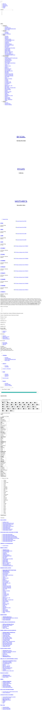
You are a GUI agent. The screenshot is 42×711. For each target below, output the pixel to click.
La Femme (4, 592)
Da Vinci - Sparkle (6, 580)
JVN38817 (2, 248)
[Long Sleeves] (3, 469)
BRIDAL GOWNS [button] (3, 547)
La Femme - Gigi (6, 593)
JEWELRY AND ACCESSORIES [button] (6, 694)
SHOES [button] (1, 679)
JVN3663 (2, 254)
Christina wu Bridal (6, 554)
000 (4, 402)
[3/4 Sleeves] (3, 468)
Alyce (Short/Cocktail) (6, 634)
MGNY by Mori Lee (6, 666)
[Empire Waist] (3, 463)
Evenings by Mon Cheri (7, 586)
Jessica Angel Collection (7, 587)
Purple (5, 492)
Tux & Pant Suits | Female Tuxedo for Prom (10, 691)
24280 (1, 235)
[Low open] (3, 435)
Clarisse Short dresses (6, 636)
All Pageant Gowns (6, 675)
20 (16, 404)
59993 (1, 229)
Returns (4, 332)
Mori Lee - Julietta (6, 563)
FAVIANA (5, 584)
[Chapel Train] (2, 454)
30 (38, 404)
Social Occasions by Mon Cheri (8, 670)
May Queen (5, 598)
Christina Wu (5, 553)
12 (36, 402)
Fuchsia (5, 498)
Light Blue (5, 487)
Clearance (4, 669)
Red (4, 502)
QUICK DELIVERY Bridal (7, 534)
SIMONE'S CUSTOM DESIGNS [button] (6, 543)
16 (8, 404)
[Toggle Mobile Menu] (0, 351)
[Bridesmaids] (4, 419)
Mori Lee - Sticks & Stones (7, 642)
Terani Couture (5, 609)
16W (14, 406)
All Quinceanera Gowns (7, 650)
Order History (5, 343)
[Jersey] (2, 450)
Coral (5, 504)
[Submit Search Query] (12, 387)
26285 (1, 241)
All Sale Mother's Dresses (7, 530)
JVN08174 (2, 291)
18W (19, 406)
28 (34, 404)
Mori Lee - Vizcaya (6, 655)
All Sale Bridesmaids (6, 528)
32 (4, 406)
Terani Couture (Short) (6, 645)
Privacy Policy (5, 337)
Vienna (4, 612)
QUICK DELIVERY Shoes (7, 541)
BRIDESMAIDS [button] (3, 614)
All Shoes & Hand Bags (7, 681)
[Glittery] (1, 437)
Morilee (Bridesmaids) (6, 619)
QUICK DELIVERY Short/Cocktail (9, 540)
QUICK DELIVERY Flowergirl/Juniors (10, 536)
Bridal (21, 137)
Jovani (4, 589)
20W (24, 406)
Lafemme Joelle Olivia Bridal (8, 558)
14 (4, 404)
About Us (4, 335)
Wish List (4, 3)
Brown (5, 508)
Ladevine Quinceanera (6, 709)
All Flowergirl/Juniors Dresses (8, 624)
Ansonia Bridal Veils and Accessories (9, 696)
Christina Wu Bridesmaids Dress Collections (10, 617)
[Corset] (3, 430)
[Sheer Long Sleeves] (3, 470)
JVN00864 (2, 260)
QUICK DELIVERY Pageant (8, 539)
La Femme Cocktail (6, 640)
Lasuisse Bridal (5, 559)
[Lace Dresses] (3, 426)
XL (7, 410)
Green (5, 483)
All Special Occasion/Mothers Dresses (9, 660)
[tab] (22, 355)
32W (20, 408)
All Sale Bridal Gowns (6, 527)
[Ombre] (1, 440)
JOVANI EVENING (6, 590)
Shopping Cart (5, 5)
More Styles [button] (2, 705)
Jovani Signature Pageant (7, 676)
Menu (2, 23)
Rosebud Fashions (6, 626)
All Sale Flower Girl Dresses (8, 529)
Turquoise (5, 486)
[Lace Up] (3, 434)
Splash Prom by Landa (6, 607)
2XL (12, 410)
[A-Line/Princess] (3, 462)
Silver (5, 512)
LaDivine (4, 591)
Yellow (5, 480)
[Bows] (2, 444)
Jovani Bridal (5, 556)
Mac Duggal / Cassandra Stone (8, 599)
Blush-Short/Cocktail (6, 633)
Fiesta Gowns (5, 654)
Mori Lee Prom (5, 600)
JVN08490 (2, 279)
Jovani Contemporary (6, 692)
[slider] (37, 392)
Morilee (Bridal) (5, 561)
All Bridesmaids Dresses (7, 616)
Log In (4, 7)
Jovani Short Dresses (6, 639)
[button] (5, 25)
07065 (1, 223)
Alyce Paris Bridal (6, 551)
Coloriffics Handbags (6, 682)
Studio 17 (4, 608)
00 (8, 402)
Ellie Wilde (4, 583)
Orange (5, 503)
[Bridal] (4, 418)
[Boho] (3, 424)
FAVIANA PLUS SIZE (7, 585)
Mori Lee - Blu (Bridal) (7, 562)
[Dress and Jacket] (3, 425)
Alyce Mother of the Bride (7, 662)
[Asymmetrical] (2, 453)
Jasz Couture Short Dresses (7, 638)
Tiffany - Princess (6, 628)
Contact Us (5, 331)
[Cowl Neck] (3, 457)
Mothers (21, 201)
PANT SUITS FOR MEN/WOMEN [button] (7, 689)
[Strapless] (3, 474)
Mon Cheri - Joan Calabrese (7, 625)
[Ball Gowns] (3, 423)
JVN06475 (2, 273)
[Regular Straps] (3, 473)
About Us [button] (4, 363)
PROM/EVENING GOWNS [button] (5, 567)
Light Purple (6, 494)
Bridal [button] (4, 371)
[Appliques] (2, 442)
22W (30, 406)
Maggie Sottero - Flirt (6, 597)
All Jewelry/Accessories (7, 697)
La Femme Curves (6, 594)
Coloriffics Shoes (6, 684)
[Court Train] (2, 455)
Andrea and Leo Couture (7, 661)
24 (25, 404)
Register (4, 6)
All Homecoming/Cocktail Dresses (9, 632)
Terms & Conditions (6, 338)
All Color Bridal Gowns (7, 564)
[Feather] (2, 449)
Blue (4, 490)
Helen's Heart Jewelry (7, 699)
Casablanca (5, 552)
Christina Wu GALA (6, 646)
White (5, 513)
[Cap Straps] (3, 472)
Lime (5, 484)
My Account (5, 4)
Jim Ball (4, 700)
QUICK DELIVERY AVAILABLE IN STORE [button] (9, 532)
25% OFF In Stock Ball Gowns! (8, 523)
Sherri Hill (4, 606)
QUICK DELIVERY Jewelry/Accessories (10, 537)
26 (29, 404)
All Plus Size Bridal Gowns (7, 550)
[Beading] (2, 443)
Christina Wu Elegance (7, 668)
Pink (4, 496)
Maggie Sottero (5, 560)
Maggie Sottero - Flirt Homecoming (9, 641)
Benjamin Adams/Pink (6, 685)
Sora (3, 702)
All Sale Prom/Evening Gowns (8, 524)
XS (30, 408)
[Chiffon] (2, 448)
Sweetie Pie (5, 627)
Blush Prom (5, 579)
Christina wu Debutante (7, 652)
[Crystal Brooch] (2, 445)
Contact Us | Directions (7, 368)
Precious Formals (6, 601)
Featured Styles (5, 219)
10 (31, 402)
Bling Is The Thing (6, 698)
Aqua (5, 485)
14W (9, 406)
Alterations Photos (6, 707)
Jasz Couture (5, 588)
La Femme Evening (6, 663)
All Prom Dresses (6, 571)
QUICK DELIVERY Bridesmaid (8, 535)
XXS (25, 408)
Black (5, 509)
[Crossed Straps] (3, 433)
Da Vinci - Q (5, 653)
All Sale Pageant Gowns (7, 525)
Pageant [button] (4, 381)
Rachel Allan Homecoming (7, 643)
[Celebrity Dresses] (3, 429)
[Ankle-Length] (2, 452)
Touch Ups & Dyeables (7, 686)
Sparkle (4, 605)
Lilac (5, 493)
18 (12, 404)
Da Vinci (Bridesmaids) (7, 618)
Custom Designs (5, 545)
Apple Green (6, 482)
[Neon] (1, 439)
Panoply (4, 602)
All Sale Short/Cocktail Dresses (8, 526)
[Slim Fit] (3, 465)
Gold (5, 507)
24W (35, 406)
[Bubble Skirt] (3, 428)
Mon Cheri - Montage (6, 665)
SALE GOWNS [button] (3, 519)
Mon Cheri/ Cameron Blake (7, 667)
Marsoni (4, 664)
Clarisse (4, 578)
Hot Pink (5, 497)
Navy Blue (6, 491)
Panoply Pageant (5, 677)
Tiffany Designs (5, 610)
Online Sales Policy (6, 336)
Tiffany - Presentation (6, 611)
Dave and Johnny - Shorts (7, 637)
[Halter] (3, 458)
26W (5, 408)
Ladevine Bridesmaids (6, 708)
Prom (21, 169)
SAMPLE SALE (6, 522)
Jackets (4, 701)
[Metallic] (1, 438)
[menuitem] (22, 3)
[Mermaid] (3, 464)
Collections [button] (5, 355)
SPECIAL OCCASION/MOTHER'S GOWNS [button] (9, 658)
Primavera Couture (6, 603)
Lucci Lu (4, 596)
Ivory (5, 505)
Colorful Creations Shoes (7, 683)
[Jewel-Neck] (3, 460)
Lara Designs (5, 595)
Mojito (5, 481)
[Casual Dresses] (4, 420)
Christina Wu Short (6, 635)
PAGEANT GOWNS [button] (4, 672)
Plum (5, 501)
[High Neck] (3, 459)
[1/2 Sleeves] (3, 467)
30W (15, 408)
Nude (5, 506)
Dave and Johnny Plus (6, 582)
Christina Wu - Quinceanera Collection (9, 651)
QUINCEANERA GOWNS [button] (5, 648)
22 (21, 404)
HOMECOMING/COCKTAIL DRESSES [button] (8, 630)
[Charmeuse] (2, 447)
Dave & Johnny (5, 581)
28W (10, 408)
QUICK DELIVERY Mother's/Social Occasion (11, 538)
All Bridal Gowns (6, 549)
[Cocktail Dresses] (4, 421)
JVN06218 (2, 266)
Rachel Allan (5, 604)
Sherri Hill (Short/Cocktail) (7, 644)
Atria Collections (5, 577)
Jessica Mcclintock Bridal (7, 555)
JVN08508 (2, 285)
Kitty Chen (4, 557)
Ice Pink (5, 495)
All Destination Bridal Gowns (8, 565)
